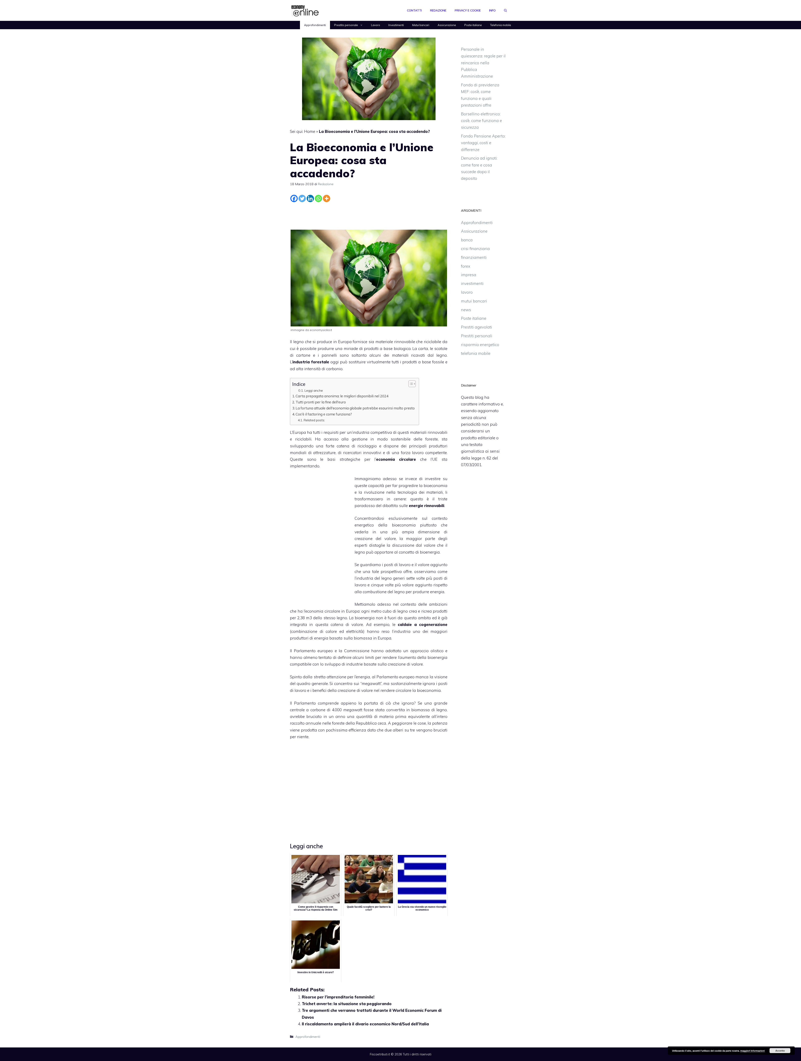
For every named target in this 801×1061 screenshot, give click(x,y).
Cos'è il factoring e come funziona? (324, 414)
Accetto (780, 1050)
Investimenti (396, 25)
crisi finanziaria (475, 248)
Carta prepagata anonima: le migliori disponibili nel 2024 (342, 396)
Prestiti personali (476, 335)
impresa (468, 274)
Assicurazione (447, 25)
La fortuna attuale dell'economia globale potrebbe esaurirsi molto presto (355, 408)
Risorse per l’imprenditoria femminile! (338, 996)
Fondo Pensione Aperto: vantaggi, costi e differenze (483, 142)
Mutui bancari (420, 25)
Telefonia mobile (500, 25)
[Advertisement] (368, 215)
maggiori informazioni (752, 1050)
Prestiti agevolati (476, 327)
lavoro (467, 292)
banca (467, 239)
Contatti (414, 10)
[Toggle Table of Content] (410, 383)
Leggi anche (313, 390)
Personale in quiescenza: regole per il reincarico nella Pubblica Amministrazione (483, 63)
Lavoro (375, 25)
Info (492, 10)
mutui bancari (474, 300)
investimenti (472, 283)
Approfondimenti (315, 25)
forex (465, 266)
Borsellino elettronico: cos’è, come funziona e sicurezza (481, 120)
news (466, 309)
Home (309, 131)
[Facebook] (294, 198)
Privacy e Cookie (468, 10)
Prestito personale (346, 25)
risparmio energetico (480, 344)
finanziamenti (474, 257)
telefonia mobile (475, 353)
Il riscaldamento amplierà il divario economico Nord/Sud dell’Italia (365, 1023)
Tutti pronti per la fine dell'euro (321, 402)
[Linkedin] (310, 198)
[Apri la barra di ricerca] (505, 10)
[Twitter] (302, 198)
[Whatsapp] (318, 198)
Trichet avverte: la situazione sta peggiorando (347, 1003)
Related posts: (314, 420)
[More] (326, 198)
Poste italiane (473, 25)
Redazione (438, 10)
